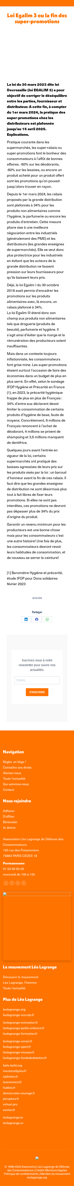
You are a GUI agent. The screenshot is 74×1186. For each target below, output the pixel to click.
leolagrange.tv (13, 1117)
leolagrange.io (13, 1123)
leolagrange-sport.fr (17, 1046)
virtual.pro (10, 1104)
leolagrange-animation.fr (20, 1022)
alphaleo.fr (10, 1076)
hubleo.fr (9, 1087)
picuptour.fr (11, 1098)
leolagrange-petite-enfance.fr (23, 1028)
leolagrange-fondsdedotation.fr (25, 1058)
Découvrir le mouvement (20, 977)
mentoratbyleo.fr (14, 1071)
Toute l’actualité (14, 988)
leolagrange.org (14, 1009)
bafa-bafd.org (12, 1065)
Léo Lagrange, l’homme (20, 982)
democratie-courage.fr (19, 1093)
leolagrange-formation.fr (20, 1033)
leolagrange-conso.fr (17, 1041)
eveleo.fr (9, 1110)
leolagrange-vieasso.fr (19, 1052)
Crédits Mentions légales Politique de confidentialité (35, 1172)
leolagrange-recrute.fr (18, 1015)
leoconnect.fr (12, 1082)
